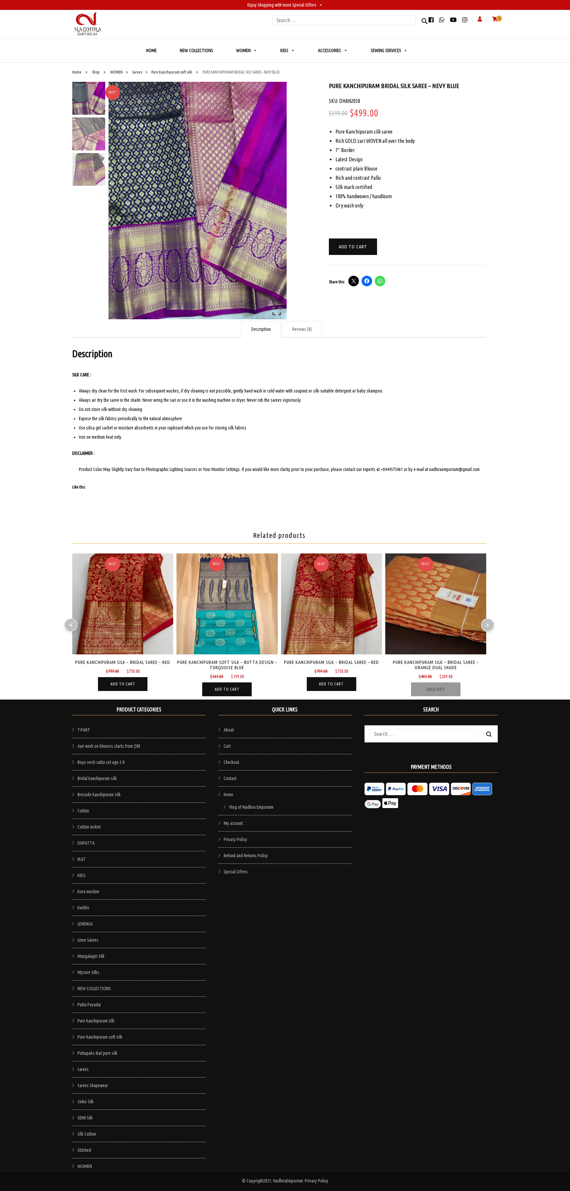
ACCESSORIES (329, 50)
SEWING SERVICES (386, 50)
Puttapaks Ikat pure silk (97, 1053)
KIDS (284, 50)
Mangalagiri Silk (91, 956)
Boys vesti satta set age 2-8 (101, 762)
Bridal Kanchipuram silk (97, 778)
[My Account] (480, 18)
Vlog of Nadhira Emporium (251, 807)
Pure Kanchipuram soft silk (100, 1037)
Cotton (83, 810)
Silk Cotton (87, 1134)
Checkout (231, 762)
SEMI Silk (85, 1117)
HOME (151, 50)
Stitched (84, 1150)
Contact (230, 778)
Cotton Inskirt (89, 827)
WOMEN (243, 50)
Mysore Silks (88, 972)
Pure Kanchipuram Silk (96, 1020)
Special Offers (236, 871)
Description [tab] (261, 329)
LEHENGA (85, 923)
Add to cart (353, 246)
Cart (227, 746)
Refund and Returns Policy (246, 855)
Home (228, 794)
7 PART (84, 730)
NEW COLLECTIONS (196, 50)
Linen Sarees (88, 940)
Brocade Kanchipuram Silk (99, 794)
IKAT (82, 859)
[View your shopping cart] (495, 18)
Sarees (83, 1069)
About (229, 730)
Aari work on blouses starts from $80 (109, 746)
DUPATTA (86, 843)
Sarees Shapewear (93, 1085)
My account (233, 823)
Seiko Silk (86, 1101)
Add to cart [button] (123, 684)
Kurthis (83, 907)
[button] (276, 203)
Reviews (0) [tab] (302, 329)
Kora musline (88, 891)
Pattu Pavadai (89, 1004)
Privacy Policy (235, 839)
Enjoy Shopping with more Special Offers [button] (281, 5)
